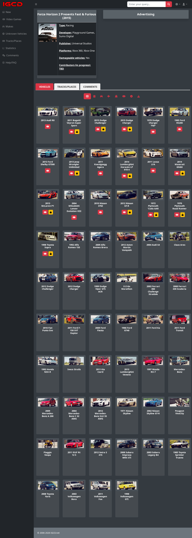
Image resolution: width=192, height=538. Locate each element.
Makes (9, 26)
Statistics (11, 48)
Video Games (13, 19)
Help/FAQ (11, 62)
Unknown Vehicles (16, 33)
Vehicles (44, 86)
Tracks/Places (13, 41)
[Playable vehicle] (47, 126)
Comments (12, 55)
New (8, 12)
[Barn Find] (182, 214)
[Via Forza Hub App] (130, 176)
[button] (178, 4)
